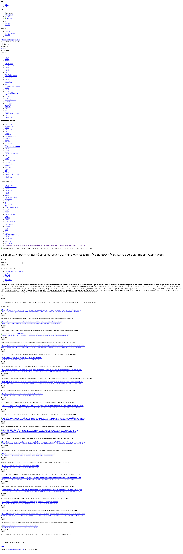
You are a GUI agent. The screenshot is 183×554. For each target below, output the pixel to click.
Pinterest (7, 276)
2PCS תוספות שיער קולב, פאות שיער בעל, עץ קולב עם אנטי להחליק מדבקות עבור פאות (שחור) (29, 503)
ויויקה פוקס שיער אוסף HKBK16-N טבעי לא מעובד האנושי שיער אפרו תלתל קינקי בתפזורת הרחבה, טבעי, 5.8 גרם (34, 335)
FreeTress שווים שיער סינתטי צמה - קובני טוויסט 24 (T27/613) (19, 467)
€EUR (6, 5)
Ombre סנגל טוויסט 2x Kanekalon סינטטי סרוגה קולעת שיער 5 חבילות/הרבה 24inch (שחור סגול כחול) (30, 323)
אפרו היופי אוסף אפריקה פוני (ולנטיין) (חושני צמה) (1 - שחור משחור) (20, 359)
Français (9, 16)
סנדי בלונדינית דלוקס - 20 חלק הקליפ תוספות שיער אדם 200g (19, 527)
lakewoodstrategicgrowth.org (16, 549)
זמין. (2, 295)
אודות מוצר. (8, 280)
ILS (6, 6)
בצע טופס (7, 23)
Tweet (6, 273)
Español (10, 15)
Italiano (9, 18)
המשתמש (7, 31)
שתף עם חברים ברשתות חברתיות (14, 271)
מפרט (6, 281)
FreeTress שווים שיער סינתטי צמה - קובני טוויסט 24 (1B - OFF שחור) (21, 395)
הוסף (3, 265)
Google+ (7, 275)
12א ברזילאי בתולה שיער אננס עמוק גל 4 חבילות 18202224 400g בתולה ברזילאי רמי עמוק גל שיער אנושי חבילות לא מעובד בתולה (38, 432)
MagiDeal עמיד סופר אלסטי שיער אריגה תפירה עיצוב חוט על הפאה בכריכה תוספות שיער (27, 455)
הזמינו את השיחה (10, 33)
